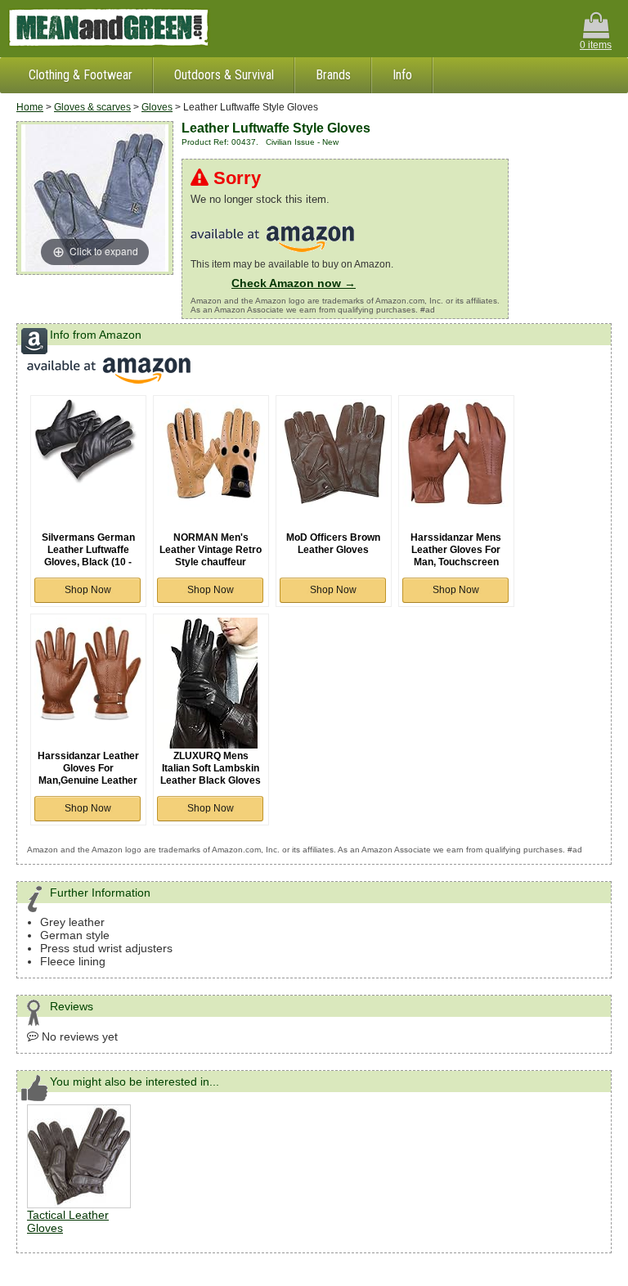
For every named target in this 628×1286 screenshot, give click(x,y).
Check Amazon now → (293, 283)
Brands (333, 75)
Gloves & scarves (92, 107)
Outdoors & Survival (224, 75)
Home (29, 107)
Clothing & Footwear (80, 75)
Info (402, 75)
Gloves (157, 107)
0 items (596, 45)
